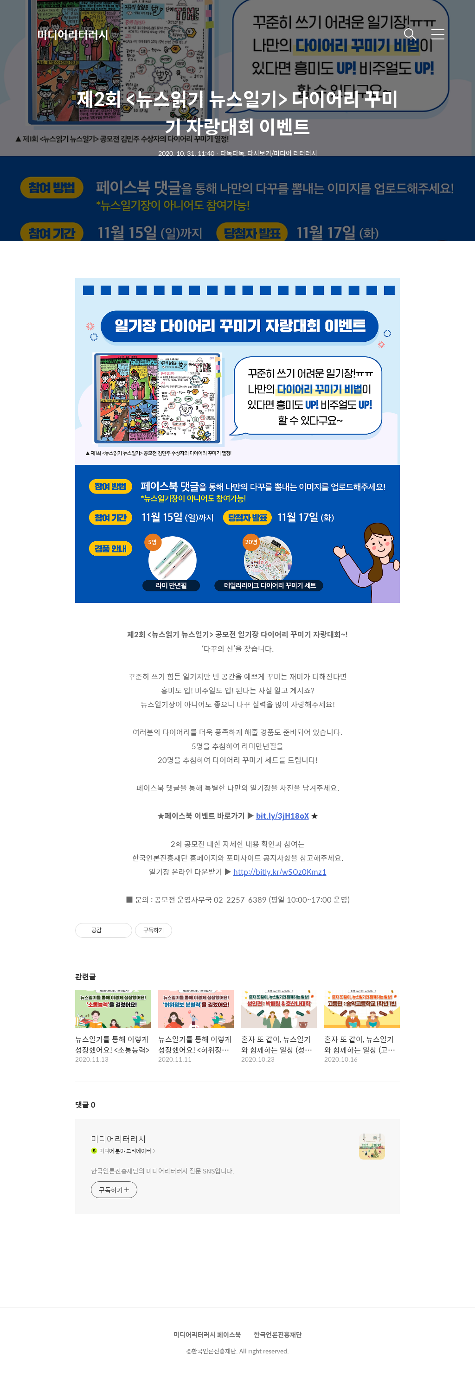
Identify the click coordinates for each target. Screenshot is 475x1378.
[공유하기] (110, 930)
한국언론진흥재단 (278, 1334)
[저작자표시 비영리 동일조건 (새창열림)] (184, 930)
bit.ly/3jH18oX (282, 815)
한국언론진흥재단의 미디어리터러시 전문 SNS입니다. (162, 1170)
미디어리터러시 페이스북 (207, 1334)
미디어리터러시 (73, 34)
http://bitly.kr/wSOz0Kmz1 (280, 872)
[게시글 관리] (122, 930)
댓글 (85, 1104)
